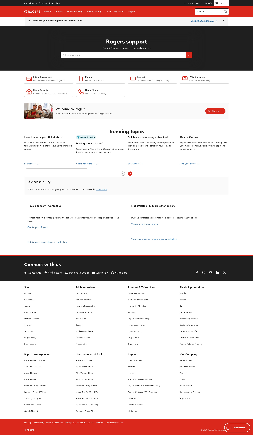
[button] (199, 3)
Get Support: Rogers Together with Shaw (47, 242)
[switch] (208, 3)
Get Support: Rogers (37, 227)
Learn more (101, 189)
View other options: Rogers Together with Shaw (154, 239)
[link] (30, 3)
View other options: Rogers (144, 224)
